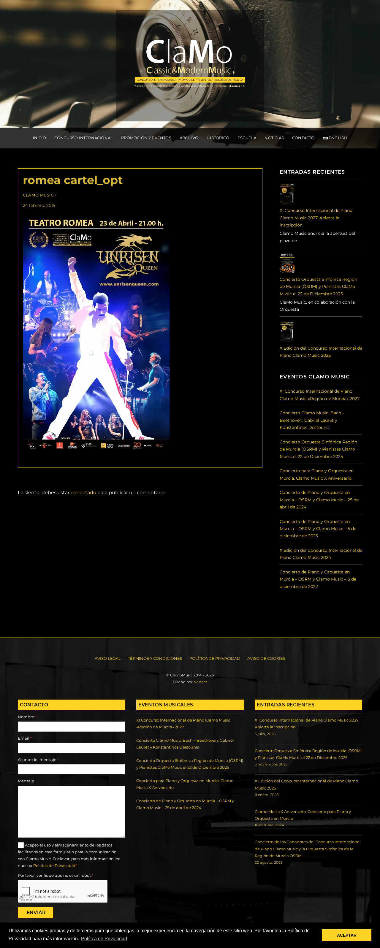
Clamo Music (38, 195)
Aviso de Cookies (266, 658)
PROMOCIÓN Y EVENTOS (146, 137)
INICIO (39, 137)
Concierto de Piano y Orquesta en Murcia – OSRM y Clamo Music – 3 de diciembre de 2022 (318, 579)
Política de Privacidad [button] (104, 938)
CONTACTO (303, 137)
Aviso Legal (108, 658)
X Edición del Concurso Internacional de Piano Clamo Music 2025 (321, 351)
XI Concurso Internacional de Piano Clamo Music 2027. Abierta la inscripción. (316, 218)
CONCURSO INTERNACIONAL (83, 137)
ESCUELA (247, 137)
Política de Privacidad (214, 658)
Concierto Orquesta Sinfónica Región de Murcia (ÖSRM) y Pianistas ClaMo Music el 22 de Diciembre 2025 (318, 287)
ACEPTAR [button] (347, 935)
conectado (83, 492)
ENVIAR (36, 912)
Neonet (200, 682)
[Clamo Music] (190, 115)
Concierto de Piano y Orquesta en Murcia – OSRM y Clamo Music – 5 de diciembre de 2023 (318, 529)
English (337, 137)
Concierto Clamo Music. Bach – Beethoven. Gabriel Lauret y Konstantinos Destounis (312, 420)
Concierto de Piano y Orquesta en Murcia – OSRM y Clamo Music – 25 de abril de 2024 (319, 500)
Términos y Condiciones (155, 658)
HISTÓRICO (218, 137)
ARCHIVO (189, 137)
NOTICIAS (274, 137)
